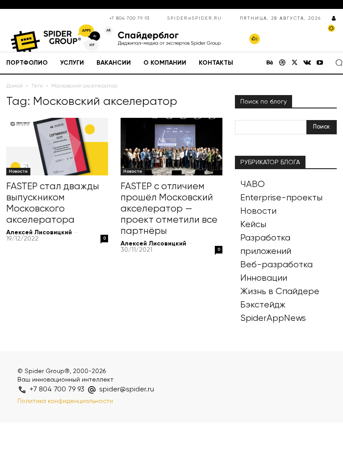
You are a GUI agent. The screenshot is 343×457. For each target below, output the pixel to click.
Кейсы (253, 224)
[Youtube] (320, 63)
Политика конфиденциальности (65, 401)
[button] (339, 62)
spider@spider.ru (194, 18)
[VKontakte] (307, 63)
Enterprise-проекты (281, 198)
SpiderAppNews (273, 318)
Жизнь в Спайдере (279, 291)
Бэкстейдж (262, 305)
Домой (14, 86)
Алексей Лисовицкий (39, 232)
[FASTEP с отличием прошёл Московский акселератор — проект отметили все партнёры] (171, 146)
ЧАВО (252, 184)
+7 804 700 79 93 (129, 18)
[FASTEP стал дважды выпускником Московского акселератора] (57, 146)
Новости (18, 171)
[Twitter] (295, 63)
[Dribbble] (282, 63)
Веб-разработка (276, 265)
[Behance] (270, 63)
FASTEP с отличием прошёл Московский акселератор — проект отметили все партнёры (169, 209)
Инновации (263, 278)
